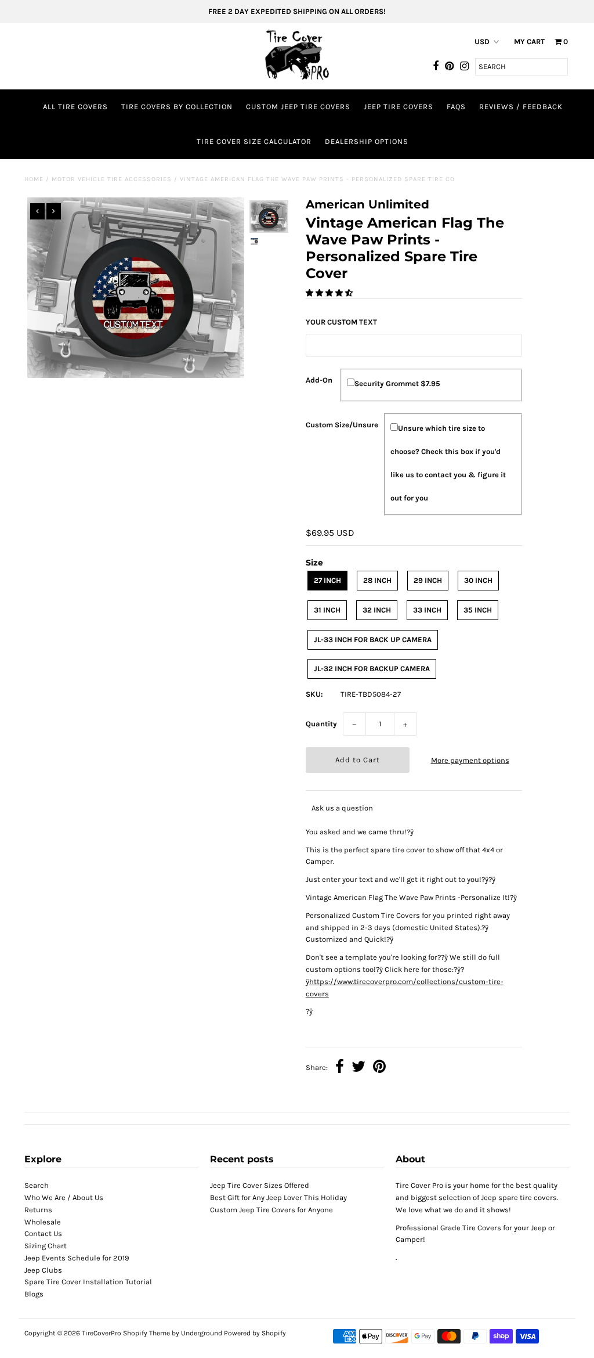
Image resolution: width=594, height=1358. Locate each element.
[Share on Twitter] (358, 1068)
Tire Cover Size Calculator (254, 141)
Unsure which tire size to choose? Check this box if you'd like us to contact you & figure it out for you (448, 463)
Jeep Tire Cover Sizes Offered (259, 1185)
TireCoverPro (102, 1333)
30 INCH (478, 580)
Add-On (319, 380)
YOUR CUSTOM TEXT (341, 322)
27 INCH (327, 580)
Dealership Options (366, 141)
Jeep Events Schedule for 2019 (76, 1257)
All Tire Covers (75, 106)
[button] (330, 293)
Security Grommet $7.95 (397, 383)
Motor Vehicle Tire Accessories (112, 179)
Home (34, 179)
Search (36, 1185)
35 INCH (477, 610)
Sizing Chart (45, 1245)
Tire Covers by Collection (177, 106)
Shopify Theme (146, 1333)
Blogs (34, 1293)
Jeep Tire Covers (398, 106)
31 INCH (327, 610)
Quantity (321, 723)
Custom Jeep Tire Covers (298, 106)
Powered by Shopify (255, 1333)
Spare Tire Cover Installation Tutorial (88, 1281)
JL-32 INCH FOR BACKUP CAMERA (372, 668)
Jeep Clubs (43, 1270)
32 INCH (377, 610)
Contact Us (43, 1233)
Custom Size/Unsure (342, 424)
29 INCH (428, 580)
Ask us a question (342, 808)
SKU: (314, 694)
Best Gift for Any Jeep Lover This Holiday (278, 1197)
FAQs (456, 106)
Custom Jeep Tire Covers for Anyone (271, 1209)
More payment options (470, 760)
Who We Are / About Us (63, 1197)
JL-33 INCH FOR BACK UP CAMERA (373, 639)
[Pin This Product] (379, 1068)
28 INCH (377, 580)
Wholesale (42, 1221)
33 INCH (427, 610)
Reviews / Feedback (521, 106)
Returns (38, 1209)
